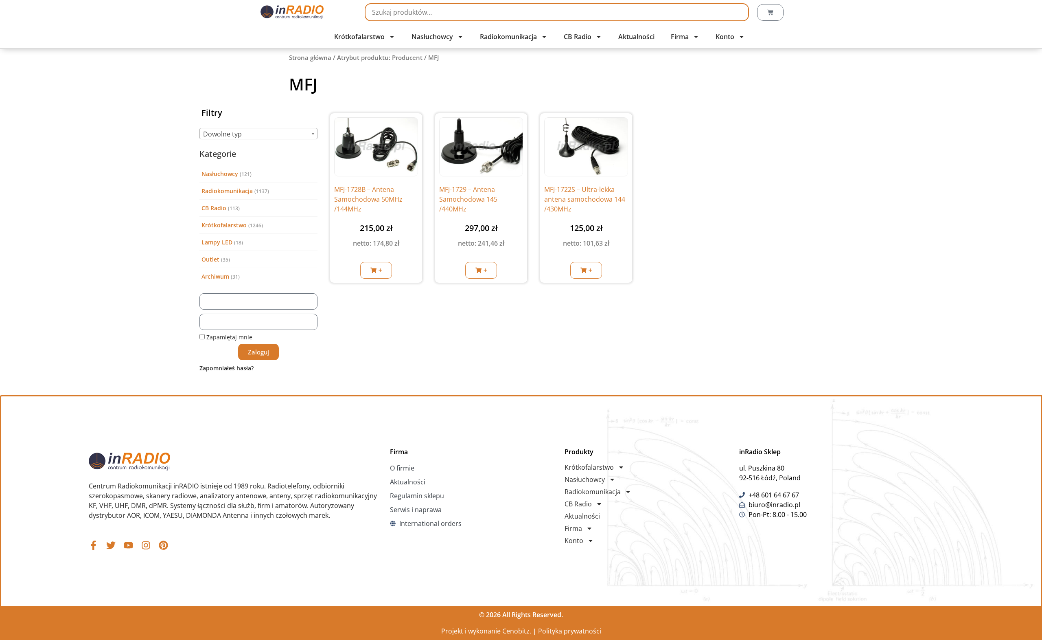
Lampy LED (216, 242)
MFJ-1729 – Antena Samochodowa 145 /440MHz (468, 199)
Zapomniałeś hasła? (226, 368)
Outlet (210, 259)
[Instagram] (146, 545)
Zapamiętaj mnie (228, 337)
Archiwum (215, 276)
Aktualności (636, 36)
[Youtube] (128, 545)
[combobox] (258, 133)
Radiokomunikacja (508, 36)
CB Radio (577, 36)
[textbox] (258, 134)
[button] (376, 270)
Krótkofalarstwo (359, 36)
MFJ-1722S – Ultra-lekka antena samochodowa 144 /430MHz (584, 199)
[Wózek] (770, 12)
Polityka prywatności (569, 631)
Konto (725, 36)
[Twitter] (111, 545)
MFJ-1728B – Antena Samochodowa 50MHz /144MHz (368, 199)
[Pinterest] (163, 545)
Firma (680, 36)
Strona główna (310, 57)
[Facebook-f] (93, 545)
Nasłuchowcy (432, 36)
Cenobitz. (516, 631)
